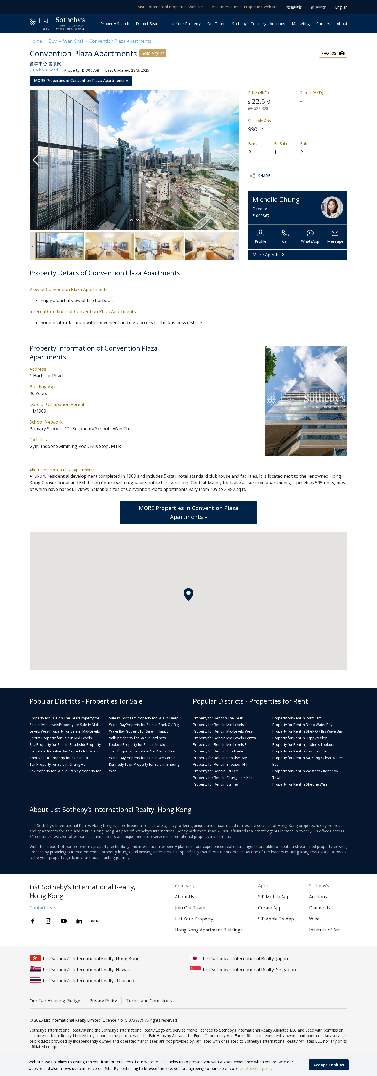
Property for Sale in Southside (61, 744)
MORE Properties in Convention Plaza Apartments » (81, 80)
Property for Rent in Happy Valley (299, 737)
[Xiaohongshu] (94, 921)
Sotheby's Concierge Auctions (258, 23)
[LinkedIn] (79, 921)
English (341, 7)
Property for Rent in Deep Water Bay (302, 724)
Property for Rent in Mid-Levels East (222, 744)
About (342, 23)
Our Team (216, 23)
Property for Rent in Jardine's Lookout (303, 744)
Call (285, 241)
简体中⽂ (318, 7)
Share (264, 175)
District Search (149, 23)
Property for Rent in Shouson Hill (220, 764)
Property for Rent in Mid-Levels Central (225, 737)
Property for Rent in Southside (218, 751)
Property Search (114, 23)
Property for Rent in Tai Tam (216, 770)
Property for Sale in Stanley (58, 770)
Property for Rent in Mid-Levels (218, 724)
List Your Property (184, 23)
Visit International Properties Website (245, 6)
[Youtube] (63, 921)
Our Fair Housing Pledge (55, 1001)
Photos (329, 53)
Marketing (301, 23)
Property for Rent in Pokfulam (297, 717)
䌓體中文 (294, 7)
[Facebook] (32, 921)
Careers (323, 23)
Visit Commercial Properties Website (170, 6)
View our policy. (259, 1068)
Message (335, 241)
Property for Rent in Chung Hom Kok (223, 777)
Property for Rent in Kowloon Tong (300, 751)
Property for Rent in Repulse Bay (220, 757)
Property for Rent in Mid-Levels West (223, 731)
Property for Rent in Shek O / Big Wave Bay (307, 731)
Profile (260, 241)
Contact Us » (42, 908)
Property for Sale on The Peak (54, 717)
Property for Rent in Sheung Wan (299, 784)
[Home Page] (57, 24)
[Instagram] (48, 921)
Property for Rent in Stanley (215, 784)
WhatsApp (310, 241)
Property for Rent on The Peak (218, 717)
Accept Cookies (328, 1064)
